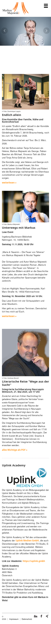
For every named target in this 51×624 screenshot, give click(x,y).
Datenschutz (27, 619)
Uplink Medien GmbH (27, 540)
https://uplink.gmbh (34, 561)
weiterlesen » (9, 182)
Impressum (14, 619)
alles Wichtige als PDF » (14, 449)
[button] (4, 34)
